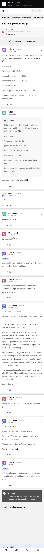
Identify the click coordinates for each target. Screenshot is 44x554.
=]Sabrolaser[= (13, 233)
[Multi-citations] (3, 104)
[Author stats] (41, 50)
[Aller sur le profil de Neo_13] (4, 195)
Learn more (4, 4)
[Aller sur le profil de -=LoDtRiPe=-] (4, 214)
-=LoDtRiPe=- (13, 213)
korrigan (11, 280)
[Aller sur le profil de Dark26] (4, 113)
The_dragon (12, 305)
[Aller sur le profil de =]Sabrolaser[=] (4, 234)
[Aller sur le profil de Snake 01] (3, 32)
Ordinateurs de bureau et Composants (19, 33)
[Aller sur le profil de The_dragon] (4, 306)
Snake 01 (12, 30)
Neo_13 (10, 194)
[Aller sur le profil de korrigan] (4, 280)
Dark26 (10, 112)
